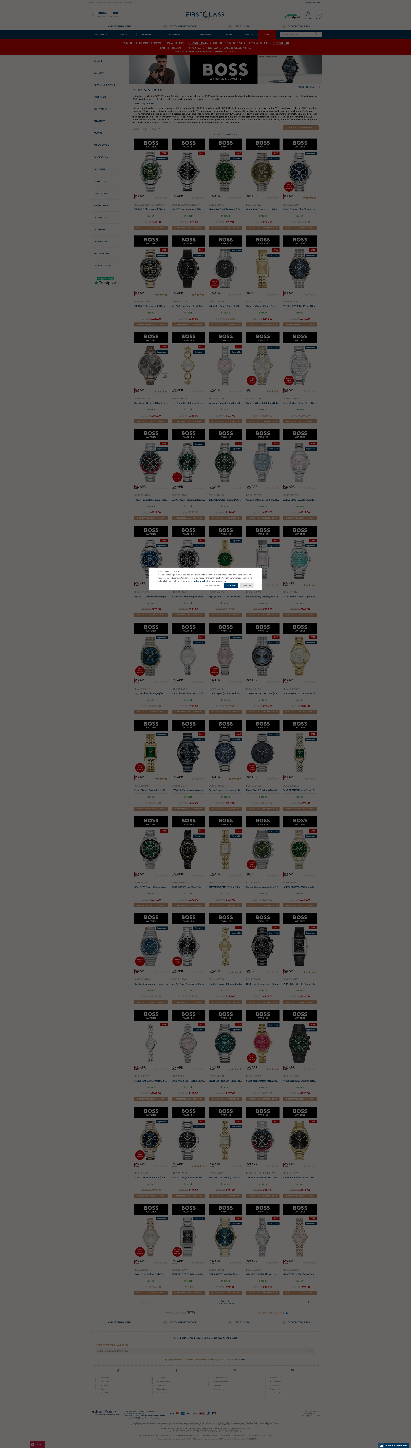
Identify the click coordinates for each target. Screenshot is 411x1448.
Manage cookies (212, 585)
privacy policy (200, 581)
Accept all (231, 585)
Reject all (247, 585)
